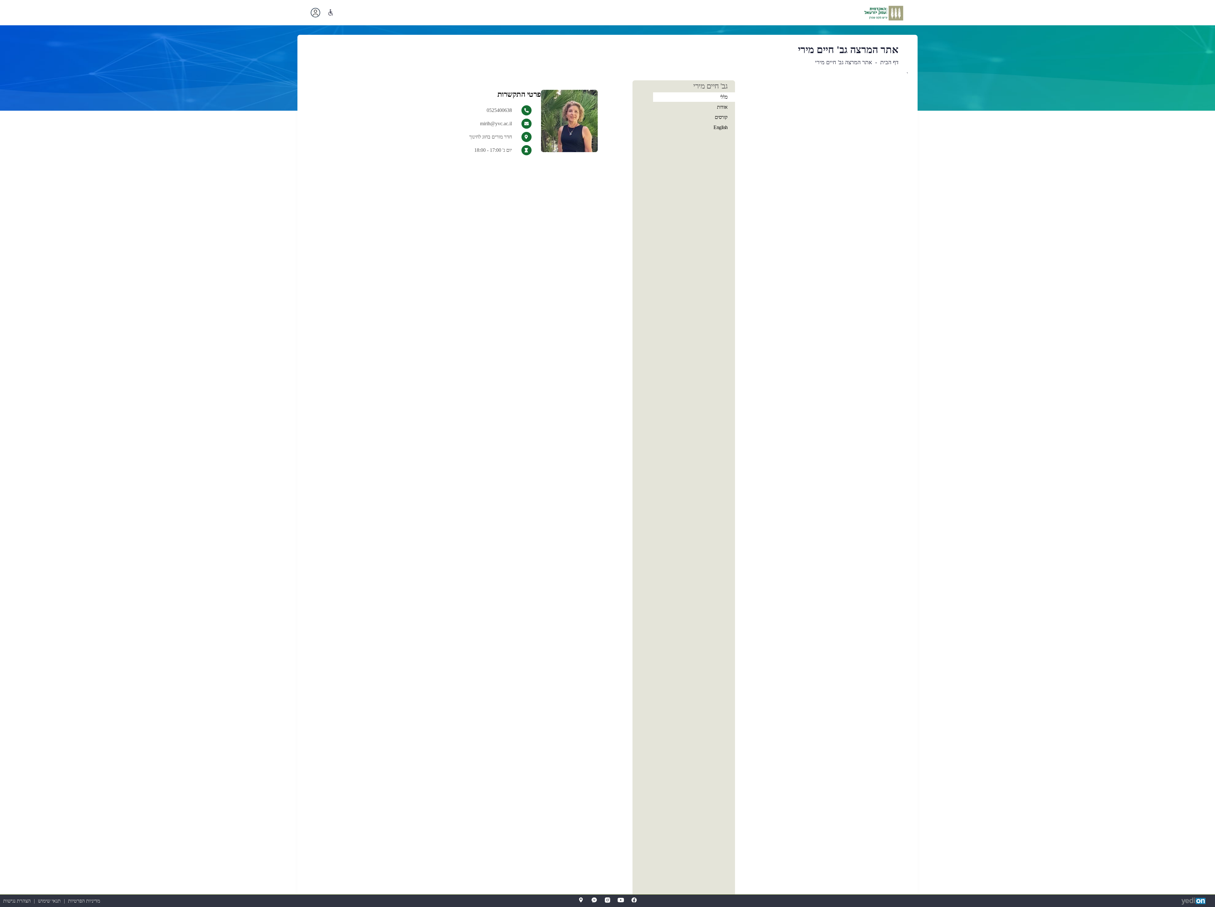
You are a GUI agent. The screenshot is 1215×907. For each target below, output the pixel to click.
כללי (724, 97)
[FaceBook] (634, 900)
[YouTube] (621, 900)
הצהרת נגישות (17, 901)
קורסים (721, 117)
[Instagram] (607, 900)
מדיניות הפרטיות (84, 901)
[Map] (581, 900)
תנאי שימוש (49, 901)
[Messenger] (594, 900)
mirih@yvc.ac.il (496, 123)
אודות (722, 107)
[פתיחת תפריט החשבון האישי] (315, 12)
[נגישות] (330, 12)
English (720, 127)
